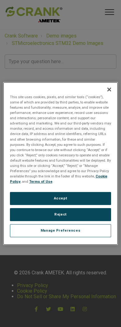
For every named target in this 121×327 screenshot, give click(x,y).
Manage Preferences (60, 230)
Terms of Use (40, 181)
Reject (60, 214)
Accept (60, 198)
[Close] (109, 89)
